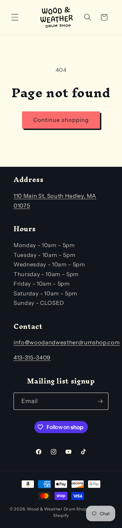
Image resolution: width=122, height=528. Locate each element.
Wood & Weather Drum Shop (57, 508)
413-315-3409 (32, 357)
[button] (15, 17)
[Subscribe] (100, 401)
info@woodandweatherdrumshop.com (67, 342)
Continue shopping (61, 119)
